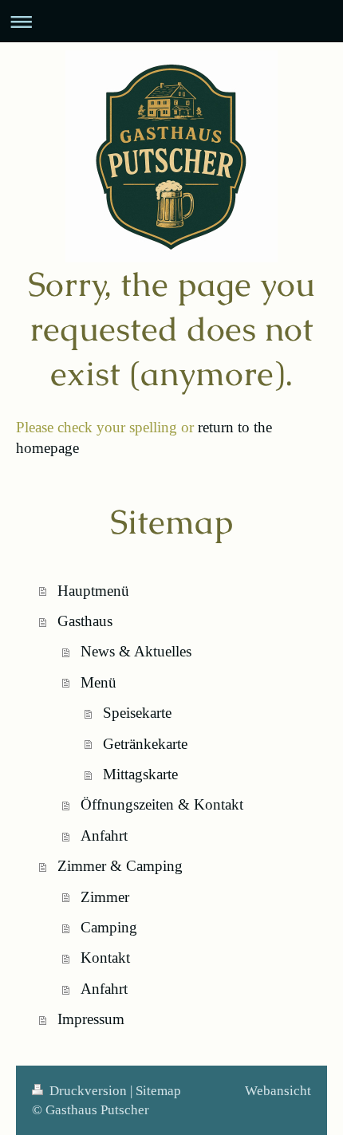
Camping (109, 927)
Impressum (90, 1019)
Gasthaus (84, 621)
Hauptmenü (93, 590)
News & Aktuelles (136, 651)
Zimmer (105, 897)
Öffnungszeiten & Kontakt (162, 804)
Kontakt (105, 957)
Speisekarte (137, 712)
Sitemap (158, 1090)
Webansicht (278, 1090)
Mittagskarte (140, 774)
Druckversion (88, 1090)
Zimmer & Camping (120, 865)
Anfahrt (104, 835)
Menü (98, 682)
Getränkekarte (145, 743)
